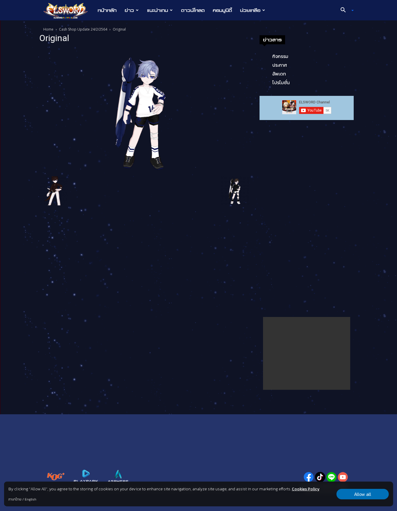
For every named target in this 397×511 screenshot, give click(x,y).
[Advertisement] (306, 353)
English (30, 499)
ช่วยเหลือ (250, 10)
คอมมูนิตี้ (222, 10)
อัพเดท (279, 73)
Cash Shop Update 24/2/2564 (83, 29)
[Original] (144, 111)
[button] (345, 10)
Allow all (362, 494)
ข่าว (129, 10)
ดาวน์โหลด (193, 10)
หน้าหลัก (107, 10)
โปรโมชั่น (281, 82)
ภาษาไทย (15, 499)
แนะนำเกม (157, 10)
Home (48, 29)
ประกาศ (279, 64)
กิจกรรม (280, 56)
